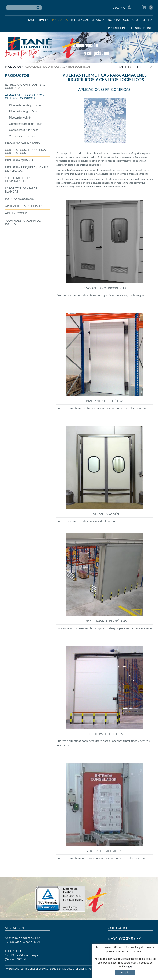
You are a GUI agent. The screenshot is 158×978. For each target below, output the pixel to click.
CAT (121, 66)
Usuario (119, 7)
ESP (130, 66)
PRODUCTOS (13, 66)
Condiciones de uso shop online (68, 969)
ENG (139, 66)
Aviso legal (12, 969)
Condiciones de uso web (34, 969)
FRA (149, 66)
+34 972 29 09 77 (126, 938)
